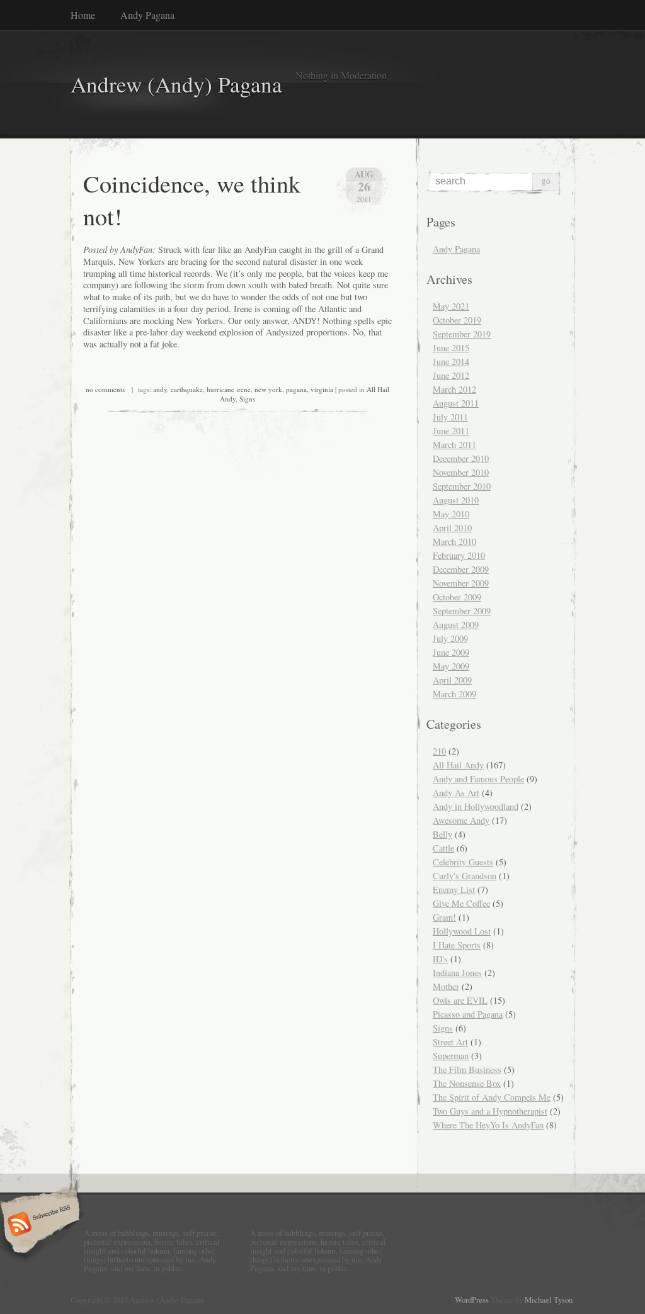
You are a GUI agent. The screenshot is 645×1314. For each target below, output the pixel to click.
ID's (440, 959)
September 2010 (462, 486)
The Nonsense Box (467, 1083)
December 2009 (461, 569)
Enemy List (454, 890)
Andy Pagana (147, 14)
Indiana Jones (457, 973)
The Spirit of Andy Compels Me (492, 1097)
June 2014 (451, 362)
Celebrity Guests (463, 862)
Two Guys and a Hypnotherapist (490, 1111)
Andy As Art (456, 793)
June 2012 (451, 375)
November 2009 (461, 583)
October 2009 (457, 597)
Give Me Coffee (461, 903)
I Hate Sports (457, 945)
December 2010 (461, 458)
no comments (105, 389)
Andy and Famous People (478, 779)
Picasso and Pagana (468, 1014)
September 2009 (462, 611)
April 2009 (452, 680)
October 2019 (457, 320)
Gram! (444, 917)
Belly (442, 834)
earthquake (187, 389)
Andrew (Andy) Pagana (176, 84)
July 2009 (450, 638)
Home (83, 14)
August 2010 (456, 500)
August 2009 (456, 625)
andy (160, 389)
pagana (296, 389)
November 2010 (461, 472)
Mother (446, 986)
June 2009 (451, 652)
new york (268, 389)
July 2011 (450, 417)
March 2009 (454, 694)
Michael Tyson (549, 1299)
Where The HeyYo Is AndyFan (488, 1125)
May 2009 (451, 666)
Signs (247, 398)
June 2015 (451, 348)
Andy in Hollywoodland (475, 806)
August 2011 (456, 403)
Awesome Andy (461, 820)
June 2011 (451, 431)
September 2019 (462, 334)
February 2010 (459, 555)
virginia (322, 389)
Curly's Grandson (464, 876)
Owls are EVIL (460, 1000)
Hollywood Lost (462, 931)
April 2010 (452, 528)
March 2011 (454, 445)
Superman (451, 1056)
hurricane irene (229, 389)
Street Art (450, 1042)
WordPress (472, 1299)
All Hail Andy (458, 765)
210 (439, 751)
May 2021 (451, 306)
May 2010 (451, 514)
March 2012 (454, 389)
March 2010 (454, 542)
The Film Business (467, 1069)
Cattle (443, 848)
